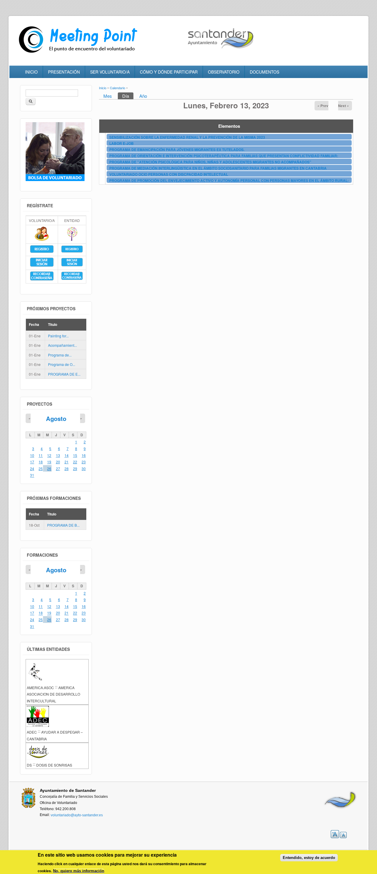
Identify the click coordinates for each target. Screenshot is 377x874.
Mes (107, 96)
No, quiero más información (78, 871)
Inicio (102, 87)
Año (143, 96)
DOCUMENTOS (264, 72)
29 (75, 468)
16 (84, 455)
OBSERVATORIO (223, 72)
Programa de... (60, 354)
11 (41, 455)
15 (75, 455)
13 (58, 455)
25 (41, 468)
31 (32, 475)
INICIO (31, 72)
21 (67, 461)
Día (127, 96)
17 (32, 461)
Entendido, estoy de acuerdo (309, 857)
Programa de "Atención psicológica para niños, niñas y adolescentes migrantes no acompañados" (210, 162)
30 (84, 468)
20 (58, 461)
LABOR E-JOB (121, 143)
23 (84, 461)
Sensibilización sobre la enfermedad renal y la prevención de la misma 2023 (187, 137)
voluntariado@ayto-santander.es (77, 815)
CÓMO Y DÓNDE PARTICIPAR (169, 72)
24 (32, 468)
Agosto (56, 418)
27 (58, 468)
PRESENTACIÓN (64, 72)
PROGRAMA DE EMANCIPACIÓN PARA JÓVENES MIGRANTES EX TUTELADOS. (176, 149)
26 (49, 468)
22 (75, 461)
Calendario (117, 87)
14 (67, 455)
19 (49, 461)
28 (67, 468)
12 (49, 455)
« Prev (323, 105)
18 (41, 461)
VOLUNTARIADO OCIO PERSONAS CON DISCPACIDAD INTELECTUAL (168, 174)
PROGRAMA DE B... (63, 525)
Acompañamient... (62, 345)
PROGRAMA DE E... (64, 374)
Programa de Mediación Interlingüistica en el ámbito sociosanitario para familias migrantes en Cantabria (218, 168)
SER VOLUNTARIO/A (110, 72)
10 (32, 455)
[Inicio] (79, 53)
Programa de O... (61, 364)
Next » (343, 105)
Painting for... (58, 335)
